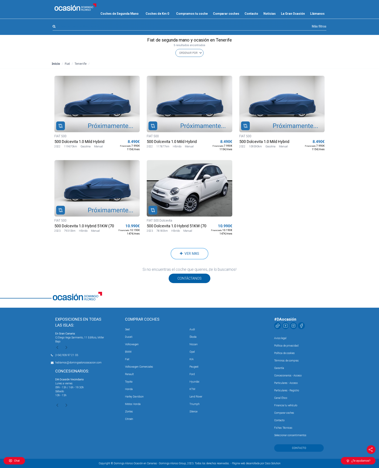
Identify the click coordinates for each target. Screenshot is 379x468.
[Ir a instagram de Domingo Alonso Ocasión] (293, 325)
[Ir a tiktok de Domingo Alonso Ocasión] (277, 325)
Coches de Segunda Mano (119, 13)
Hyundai (194, 381)
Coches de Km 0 (157, 13)
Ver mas (191, 253)
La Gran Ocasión (293, 13)
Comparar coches (226, 13)
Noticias (269, 13)
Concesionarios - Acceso (288, 375)
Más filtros (319, 26)
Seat (127, 329)
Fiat (127, 359)
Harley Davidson (134, 396)
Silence (193, 411)
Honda (129, 389)
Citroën (129, 419)
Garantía (279, 368)
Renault (129, 374)
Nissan (194, 344)
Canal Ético (280, 397)
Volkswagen (132, 344)
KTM (192, 389)
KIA (192, 359)
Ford (192, 374)
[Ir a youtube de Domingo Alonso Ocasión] (285, 325)
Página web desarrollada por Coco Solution (256, 463)
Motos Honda (133, 404)
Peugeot (194, 366)
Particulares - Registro (286, 390)
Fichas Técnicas (283, 427)
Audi (192, 329)
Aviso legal (280, 338)
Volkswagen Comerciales (139, 366)
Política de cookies (284, 353)
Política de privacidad (286, 345)
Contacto (251, 13)
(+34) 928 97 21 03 (66, 355)
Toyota (128, 381)
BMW (128, 351)
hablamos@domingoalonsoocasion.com (78, 362)
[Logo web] (75, 7)
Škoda (193, 336)
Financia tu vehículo (285, 405)
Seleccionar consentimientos (290, 435)
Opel (192, 351)
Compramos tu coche (192, 13)
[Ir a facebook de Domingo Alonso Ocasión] (301, 325)
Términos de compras (286, 360)
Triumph (195, 404)
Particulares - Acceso (286, 383)
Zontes (129, 411)
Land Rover (196, 396)
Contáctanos (189, 278)
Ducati (128, 336)
